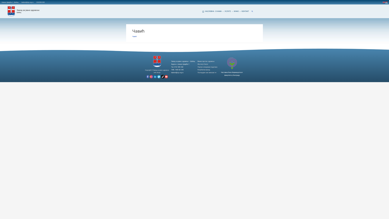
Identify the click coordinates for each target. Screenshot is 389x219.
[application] (223, 11)
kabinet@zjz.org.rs (27, 2)
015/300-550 (40, 2)
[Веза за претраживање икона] (252, 11)
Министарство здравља (206, 61)
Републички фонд (204, 70)
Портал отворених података (207, 67)
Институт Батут (203, 64)
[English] (384, 2)
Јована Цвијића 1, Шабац (10, 2)
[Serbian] (386, 2)
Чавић (134, 36)
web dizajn (157, 72)
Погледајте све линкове (207, 73)
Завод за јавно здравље (28, 10)
